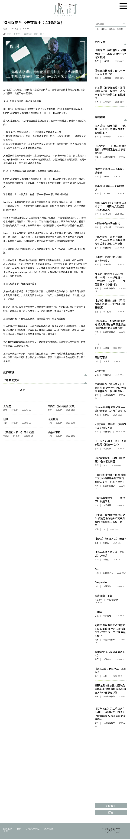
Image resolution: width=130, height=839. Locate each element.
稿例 (19, 828)
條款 (5, 830)
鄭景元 (108, 102)
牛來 (96, 28)
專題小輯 (98, 599)
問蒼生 (104, 28)
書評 (96, 176)
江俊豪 (108, 659)
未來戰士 (17, 34)
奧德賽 (120, 28)
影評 (5, 28)
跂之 (16, 28)
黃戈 (107, 361)
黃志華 (108, 227)
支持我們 (48, 828)
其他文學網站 (32, 828)
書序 (96, 311)
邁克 (107, 559)
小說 (5, 422)
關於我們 (7, 828)
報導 (96, 157)
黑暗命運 (28, 34)
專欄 (96, 559)
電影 (36, 34)
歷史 (96, 102)
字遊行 (6, 435)
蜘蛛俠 (112, 28)
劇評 (96, 136)
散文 (5, 409)
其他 (96, 78)
